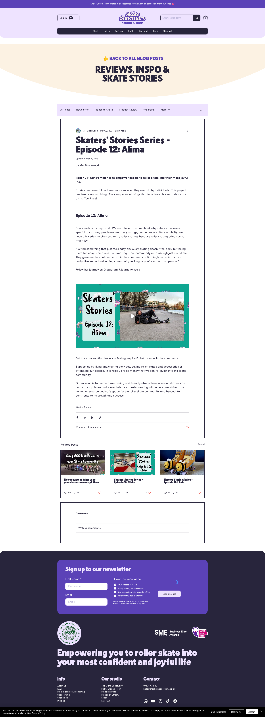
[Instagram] (160, 701)
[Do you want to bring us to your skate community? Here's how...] (83, 462)
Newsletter (82, 109)
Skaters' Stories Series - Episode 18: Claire (128, 481)
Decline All (236, 711)
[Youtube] (153, 701)
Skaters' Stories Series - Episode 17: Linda (178, 481)
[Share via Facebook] (77, 417)
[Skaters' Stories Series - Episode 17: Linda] (182, 462)
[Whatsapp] (145, 701)
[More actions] (187, 131)
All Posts (65, 109)
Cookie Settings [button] (218, 711)
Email (69, 594)
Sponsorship (63, 695)
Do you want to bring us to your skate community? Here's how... (82, 481)
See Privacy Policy (36, 713)
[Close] (261, 712)
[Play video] (132, 316)
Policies (61, 701)
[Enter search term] (196, 18)
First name (72, 579)
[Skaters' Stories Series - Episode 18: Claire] (132, 462)
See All (201, 444)
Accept (251, 711)
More (164, 109)
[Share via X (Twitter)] (84, 417)
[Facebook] (175, 701)
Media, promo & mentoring (71, 691)
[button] (205, 17)
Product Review (128, 109)
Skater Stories (83, 407)
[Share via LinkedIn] (92, 417)
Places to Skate (104, 109)
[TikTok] (167, 701)
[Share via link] (99, 417)
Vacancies (62, 697)
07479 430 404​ (151, 686)
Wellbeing (149, 109)
